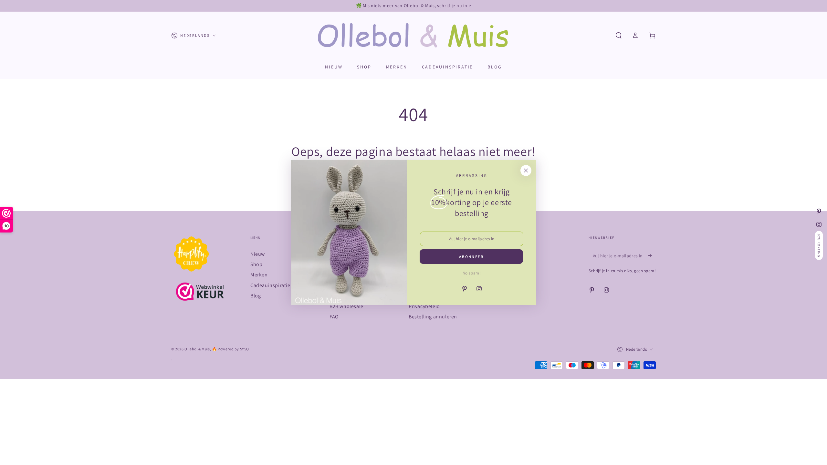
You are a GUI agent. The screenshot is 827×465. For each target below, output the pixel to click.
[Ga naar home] (413, 36)
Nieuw (257, 254)
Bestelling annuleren (433, 316)
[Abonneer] (652, 256)
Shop (256, 264)
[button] (618, 35)
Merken (259, 274)
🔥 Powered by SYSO (230, 348)
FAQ (334, 316)
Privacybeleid (424, 306)
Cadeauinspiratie (270, 285)
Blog (255, 295)
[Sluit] (526, 170)
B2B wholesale (346, 306)
